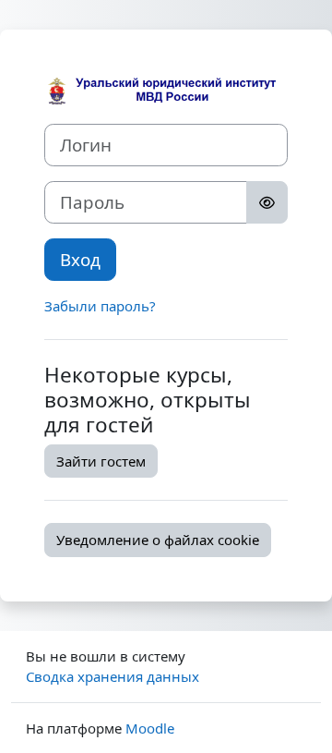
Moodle (149, 728)
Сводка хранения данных (112, 676)
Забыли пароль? (100, 306)
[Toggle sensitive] (267, 202)
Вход (80, 259)
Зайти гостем (101, 461)
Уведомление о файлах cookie (157, 539)
